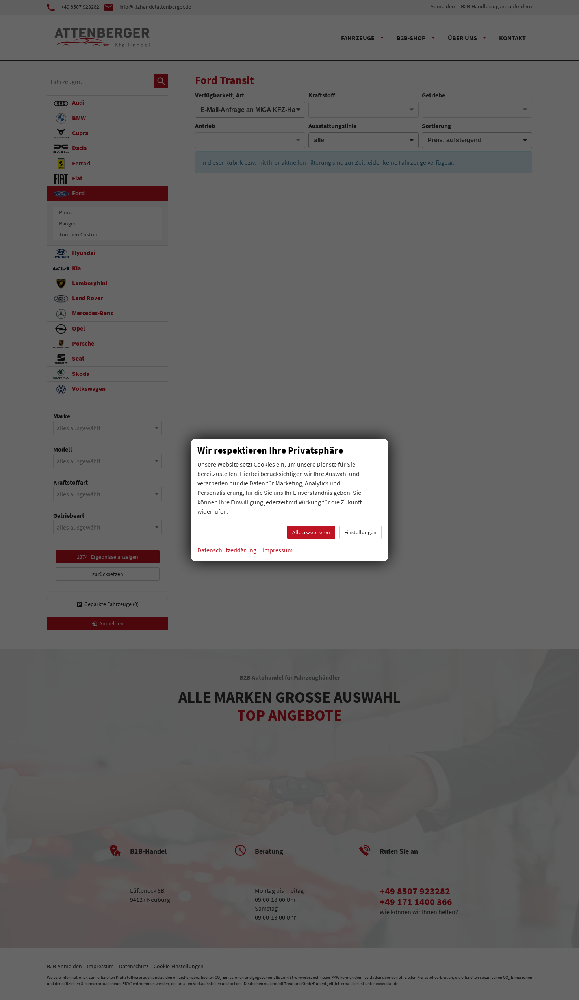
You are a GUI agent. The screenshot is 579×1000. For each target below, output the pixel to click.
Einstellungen (360, 532)
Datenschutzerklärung (226, 550)
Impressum (278, 550)
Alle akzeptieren (311, 532)
